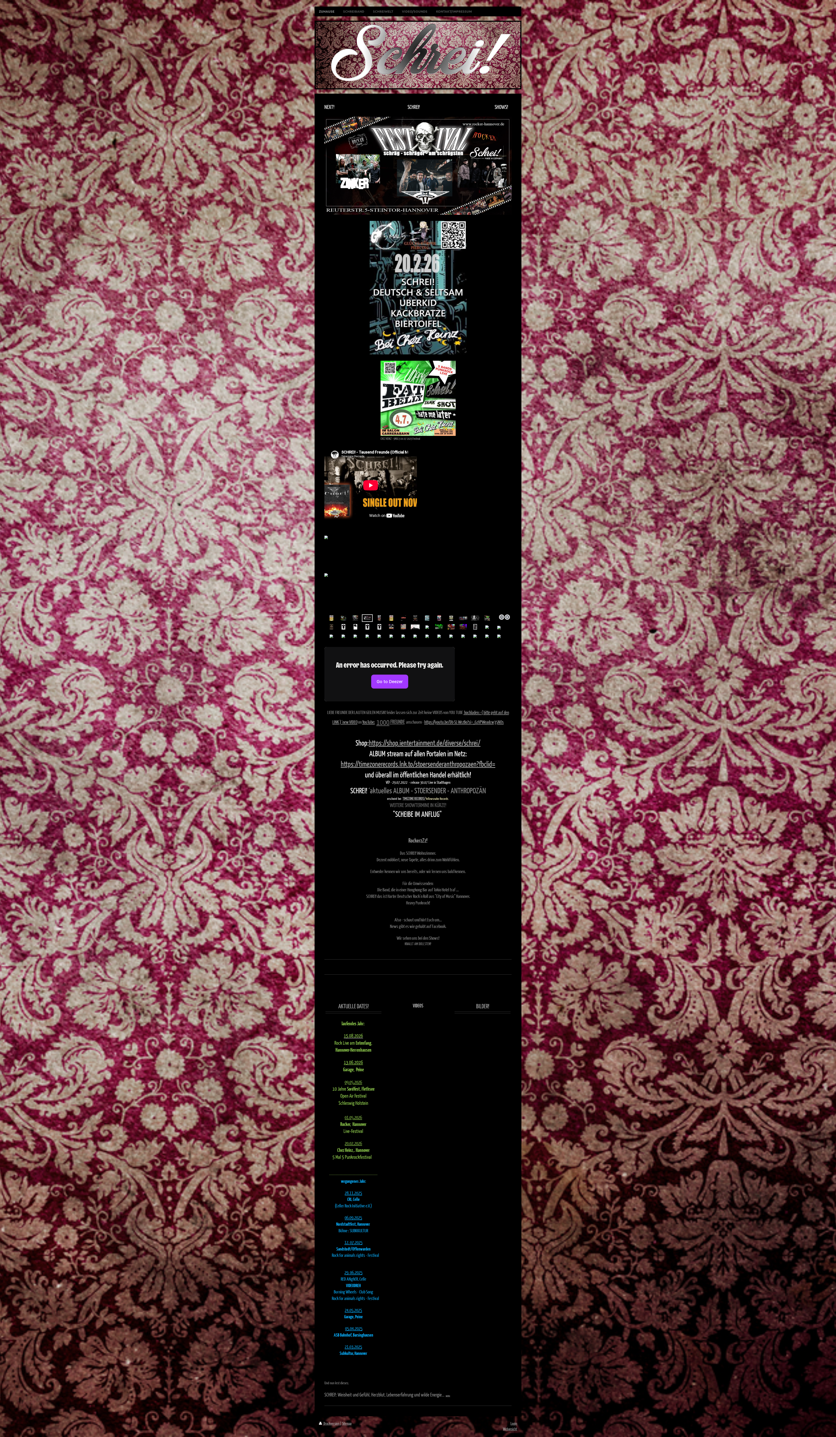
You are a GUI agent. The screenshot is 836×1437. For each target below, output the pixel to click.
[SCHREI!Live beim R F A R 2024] (391, 627)
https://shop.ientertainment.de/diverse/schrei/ (424, 742)
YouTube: (368, 721)
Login (514, 1423)
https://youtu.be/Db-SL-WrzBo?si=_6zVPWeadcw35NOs (464, 721)
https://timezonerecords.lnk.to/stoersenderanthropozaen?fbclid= (418, 763)
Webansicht (510, 1429)
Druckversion (331, 1423)
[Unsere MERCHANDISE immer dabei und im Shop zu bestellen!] (343, 627)
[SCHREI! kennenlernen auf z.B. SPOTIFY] (343, 618)
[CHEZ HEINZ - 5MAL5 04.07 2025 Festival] (418, 398)
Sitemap (347, 1423)
